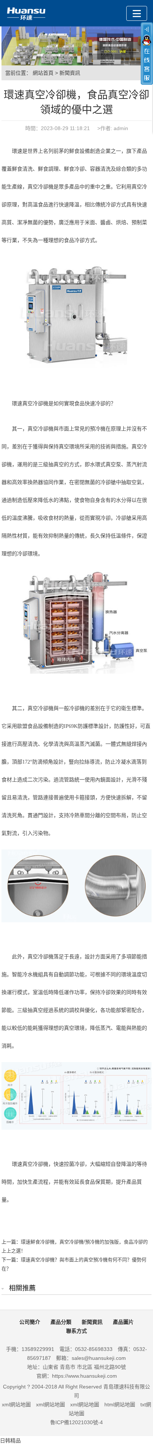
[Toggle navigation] (136, 13)
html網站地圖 (119, 1404)
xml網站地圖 (16, 1404)
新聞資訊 (69, 73)
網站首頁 (43, 73)
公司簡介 (29, 1322)
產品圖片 (123, 1322)
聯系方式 (76, 1331)
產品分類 (61, 1322)
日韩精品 (10, 1441)
